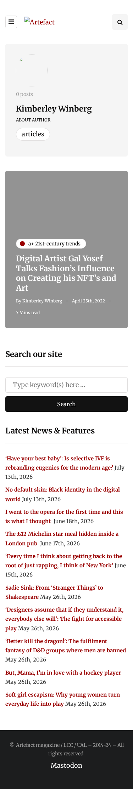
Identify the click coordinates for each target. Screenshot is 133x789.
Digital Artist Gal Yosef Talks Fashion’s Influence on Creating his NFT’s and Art (66, 273)
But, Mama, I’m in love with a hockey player (63, 672)
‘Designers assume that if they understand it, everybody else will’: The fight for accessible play (64, 619)
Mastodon (66, 765)
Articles (33, 134)
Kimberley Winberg (54, 109)
